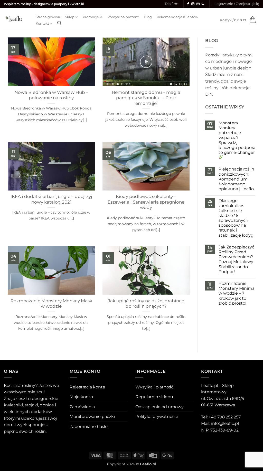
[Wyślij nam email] (198, 4)
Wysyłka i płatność (154, 387)
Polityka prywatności (156, 416)
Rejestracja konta (87, 387)
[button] (236, 4)
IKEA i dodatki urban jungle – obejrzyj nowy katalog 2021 (51, 199)
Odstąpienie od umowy (159, 406)
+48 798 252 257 (225, 417)
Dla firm (172, 4)
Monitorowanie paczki (92, 416)
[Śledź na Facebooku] (188, 4)
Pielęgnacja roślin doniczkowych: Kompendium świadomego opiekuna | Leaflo (236, 179)
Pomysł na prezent (123, 17)
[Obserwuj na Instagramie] (192, 4)
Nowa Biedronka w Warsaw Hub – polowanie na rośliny (51, 95)
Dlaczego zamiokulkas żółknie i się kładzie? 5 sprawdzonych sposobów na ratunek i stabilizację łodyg (236, 217)
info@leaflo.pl (225, 423)
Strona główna (48, 17)
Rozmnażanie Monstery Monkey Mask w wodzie (51, 303)
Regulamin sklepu (154, 396)
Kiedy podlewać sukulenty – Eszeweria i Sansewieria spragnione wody (146, 202)
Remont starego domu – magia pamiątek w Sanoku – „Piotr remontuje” (146, 98)
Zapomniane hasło (89, 426)
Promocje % (92, 17)
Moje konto (81, 396)
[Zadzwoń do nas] (202, 4)
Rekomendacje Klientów (177, 17)
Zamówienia (82, 406)
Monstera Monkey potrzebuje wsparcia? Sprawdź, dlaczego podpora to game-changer (237, 138)
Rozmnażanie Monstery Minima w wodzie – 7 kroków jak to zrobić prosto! (237, 293)
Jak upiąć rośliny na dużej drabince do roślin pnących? (146, 303)
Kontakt (42, 23)
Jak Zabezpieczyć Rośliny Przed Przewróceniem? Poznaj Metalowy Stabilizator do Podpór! (236, 259)
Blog (148, 17)
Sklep (69, 17)
